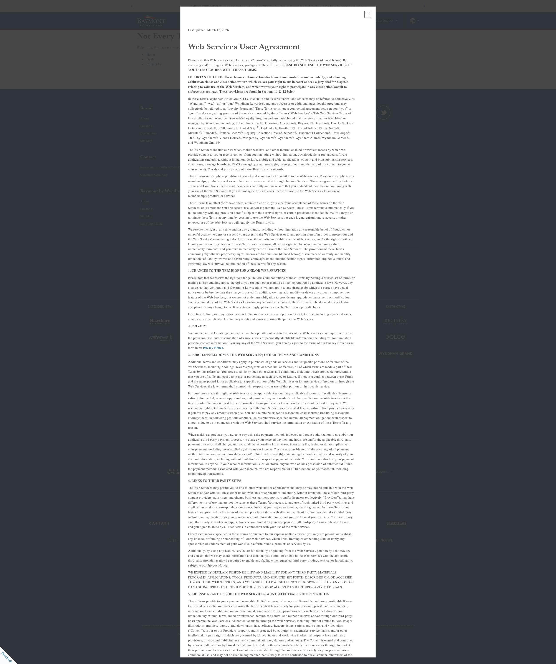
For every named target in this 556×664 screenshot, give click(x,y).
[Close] (367, 14)
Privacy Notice (213, 347)
